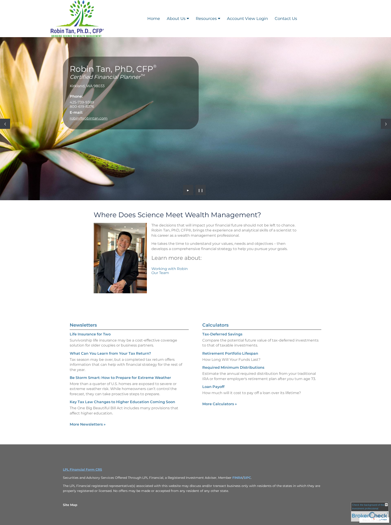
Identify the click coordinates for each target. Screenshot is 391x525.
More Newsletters (88, 424)
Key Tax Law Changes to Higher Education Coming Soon (122, 402)
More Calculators (219, 404)
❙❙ (201, 190)
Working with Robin (169, 269)
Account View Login (247, 18)
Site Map (70, 505)
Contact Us (286, 18)
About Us (176, 18)
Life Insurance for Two (90, 334)
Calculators (215, 325)
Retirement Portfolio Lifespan (230, 353)
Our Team (160, 273)
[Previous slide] (5, 124)
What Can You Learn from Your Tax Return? (110, 353)
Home (153, 18)
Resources (206, 18)
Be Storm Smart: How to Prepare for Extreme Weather (120, 378)
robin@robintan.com (88, 118)
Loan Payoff (213, 387)
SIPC (247, 478)
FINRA (237, 478)
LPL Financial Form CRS (82, 469)
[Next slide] (386, 124)
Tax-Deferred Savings (222, 334)
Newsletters (83, 325)
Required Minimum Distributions (233, 367)
